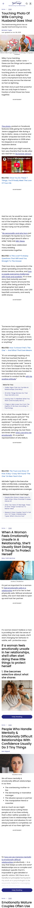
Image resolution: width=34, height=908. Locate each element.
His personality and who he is (15, 233)
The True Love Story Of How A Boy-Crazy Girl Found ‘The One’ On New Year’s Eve (16, 473)
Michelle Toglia (7, 30)
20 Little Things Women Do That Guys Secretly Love (16, 394)
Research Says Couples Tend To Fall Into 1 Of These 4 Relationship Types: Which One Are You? (18, 514)
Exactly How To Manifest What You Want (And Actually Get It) (17, 400)
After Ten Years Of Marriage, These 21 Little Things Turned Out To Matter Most (17, 507)
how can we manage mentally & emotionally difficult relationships (16, 859)
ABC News (20, 241)
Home (3, 9)
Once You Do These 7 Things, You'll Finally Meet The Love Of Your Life (17, 180)
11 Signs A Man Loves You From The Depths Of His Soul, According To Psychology (17, 406)
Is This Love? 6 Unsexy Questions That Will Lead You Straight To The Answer (15, 258)
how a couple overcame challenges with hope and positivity (17, 274)
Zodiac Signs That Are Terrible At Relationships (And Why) (17, 388)
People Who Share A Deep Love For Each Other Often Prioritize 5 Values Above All (18, 499)
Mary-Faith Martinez (8, 558)
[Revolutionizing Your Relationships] (17, 3)
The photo (6, 126)
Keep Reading (17, 717)
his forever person (23, 153)
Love (10, 9)
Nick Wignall (6, 751)
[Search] (26, 3)
